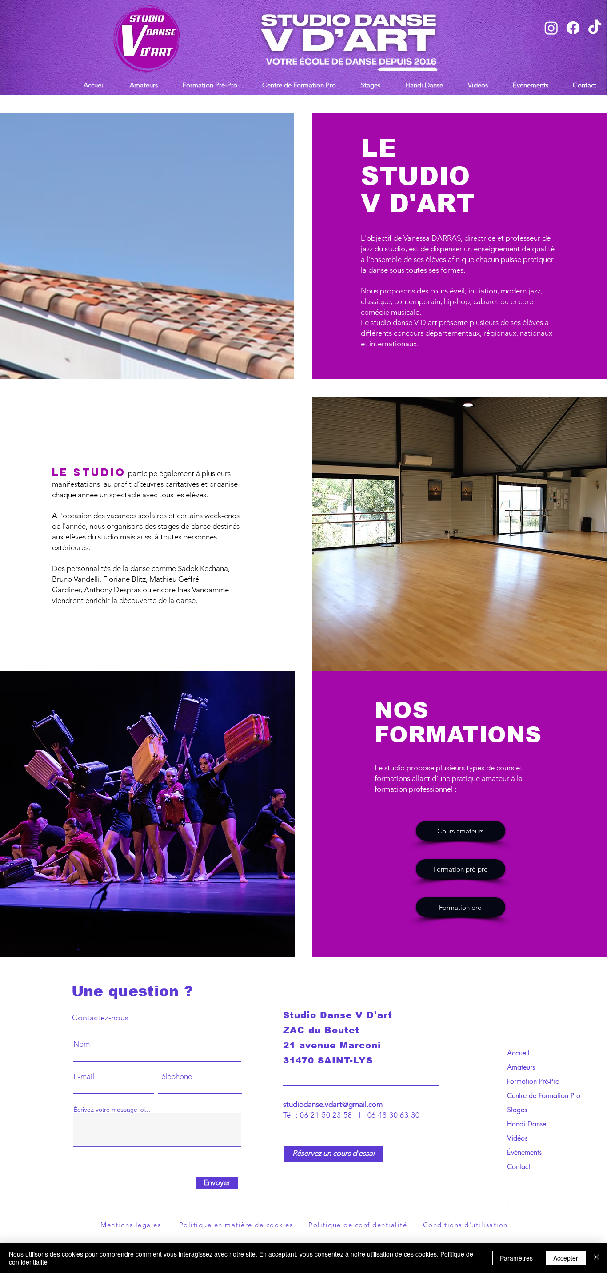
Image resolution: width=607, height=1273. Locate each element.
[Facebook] (553, 1198)
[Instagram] (533, 1198)
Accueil (518, 1053)
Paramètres (516, 1257)
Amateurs (521, 1067)
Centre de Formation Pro (537, 1095)
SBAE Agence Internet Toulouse (373, 1208)
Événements (524, 1152)
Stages (517, 1109)
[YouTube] (513, 1198)
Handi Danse (526, 1124)
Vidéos (517, 1138)
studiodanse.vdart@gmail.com (333, 1104)
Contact (519, 1166)
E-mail (83, 1076)
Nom (81, 1044)
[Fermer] (596, 1258)
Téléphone (175, 1076)
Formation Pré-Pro (533, 1081)
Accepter (565, 1257)
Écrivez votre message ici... (111, 1109)
